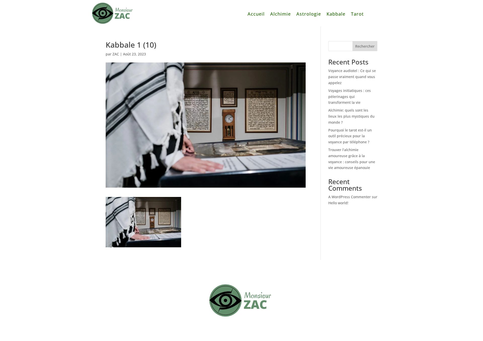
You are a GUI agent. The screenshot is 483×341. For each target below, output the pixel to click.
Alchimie (280, 14)
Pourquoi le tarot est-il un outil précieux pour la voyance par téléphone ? (350, 136)
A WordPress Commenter (349, 196)
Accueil (256, 14)
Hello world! (338, 202)
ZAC (115, 54)
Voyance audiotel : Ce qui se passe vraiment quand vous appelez (352, 76)
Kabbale (336, 14)
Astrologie (308, 14)
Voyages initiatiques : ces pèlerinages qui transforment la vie (349, 96)
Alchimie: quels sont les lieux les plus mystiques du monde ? (351, 116)
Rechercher (365, 46)
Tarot (357, 14)
